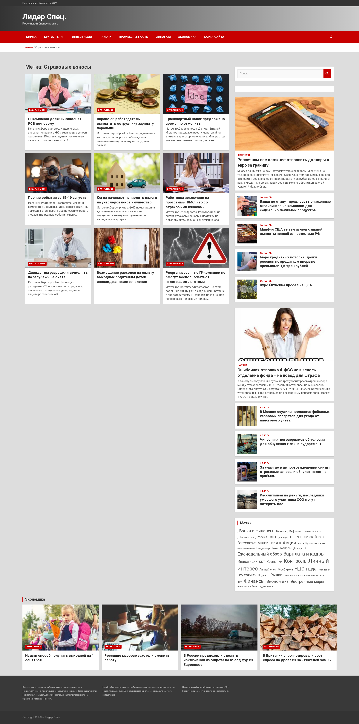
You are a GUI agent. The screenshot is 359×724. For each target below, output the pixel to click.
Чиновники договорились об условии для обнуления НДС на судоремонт (292, 441)
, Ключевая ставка (312, 531)
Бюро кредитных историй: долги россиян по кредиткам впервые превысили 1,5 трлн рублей (288, 261)
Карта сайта (214, 37)
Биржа (31, 37)
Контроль (295, 561)
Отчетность (246, 575)
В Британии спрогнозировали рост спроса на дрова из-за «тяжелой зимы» (297, 657)
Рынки (276, 575)
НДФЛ (312, 569)
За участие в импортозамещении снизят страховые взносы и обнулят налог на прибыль (295, 471)
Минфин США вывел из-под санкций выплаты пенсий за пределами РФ (291, 231)
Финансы (163, 37)
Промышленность (133, 37)
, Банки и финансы (255, 531)
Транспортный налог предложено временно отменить (195, 121)
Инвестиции (82, 37)
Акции (289, 542)
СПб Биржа (289, 575)
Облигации (324, 570)
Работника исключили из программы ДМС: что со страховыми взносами (187, 202)
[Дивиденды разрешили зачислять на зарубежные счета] (58, 248)
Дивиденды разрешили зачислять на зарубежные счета (58, 274)
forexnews (246, 543)
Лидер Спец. (44, 16)
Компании (274, 562)
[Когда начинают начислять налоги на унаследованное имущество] (127, 173)
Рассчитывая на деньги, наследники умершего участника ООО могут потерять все (292, 499)
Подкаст (263, 575)
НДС (299, 569)
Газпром (286, 548)
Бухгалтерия (54, 37)
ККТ (262, 562)
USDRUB (275, 543)
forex (319, 536)
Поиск (327, 73)
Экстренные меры (307, 581)
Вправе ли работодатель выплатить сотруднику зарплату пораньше (125, 123)
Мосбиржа (285, 569)
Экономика (187, 37)
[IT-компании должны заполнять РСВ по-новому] (58, 94)
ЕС (305, 548)
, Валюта (280, 531)
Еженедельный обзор (259, 554)
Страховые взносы (307, 575)
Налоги (105, 37)
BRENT (295, 537)
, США (273, 537)
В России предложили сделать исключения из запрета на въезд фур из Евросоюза (218, 660)
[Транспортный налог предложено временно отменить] (196, 94)
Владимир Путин (267, 548)
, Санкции (283, 537)
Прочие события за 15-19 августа (57, 197)
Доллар (297, 548)
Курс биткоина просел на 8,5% (286, 285)
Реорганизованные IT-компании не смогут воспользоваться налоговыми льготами (195, 277)
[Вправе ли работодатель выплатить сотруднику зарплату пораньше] (127, 94)
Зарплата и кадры (304, 554)
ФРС (239, 582)
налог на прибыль (247, 586)
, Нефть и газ (245, 537)
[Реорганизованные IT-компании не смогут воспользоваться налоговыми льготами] (196, 248)
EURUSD (308, 537)
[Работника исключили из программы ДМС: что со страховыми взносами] (196, 173)
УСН (322, 575)
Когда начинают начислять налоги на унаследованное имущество (127, 199)
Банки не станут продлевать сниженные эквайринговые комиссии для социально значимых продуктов (295, 205)
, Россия (261, 537)
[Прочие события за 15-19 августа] (58, 173)
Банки (301, 543)
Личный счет (268, 569)
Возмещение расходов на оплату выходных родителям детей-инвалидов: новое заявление (125, 277)
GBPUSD (263, 543)
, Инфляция (295, 531)
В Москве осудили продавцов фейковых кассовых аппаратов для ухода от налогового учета (295, 415)
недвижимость (266, 586)
